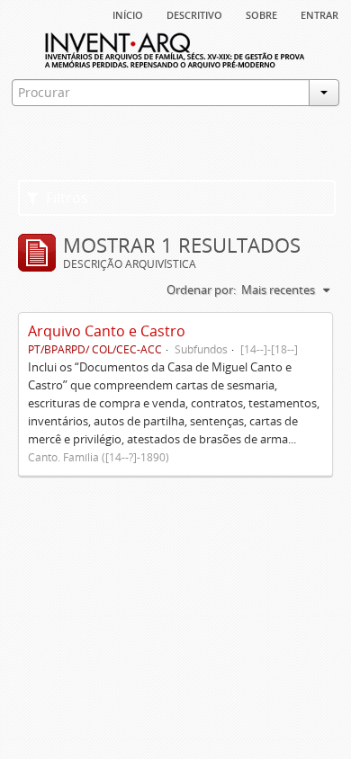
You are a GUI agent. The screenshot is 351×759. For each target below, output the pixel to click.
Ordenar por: (201, 289)
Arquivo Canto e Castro (106, 331)
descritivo (194, 13)
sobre (261, 13)
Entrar (319, 13)
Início (127, 13)
